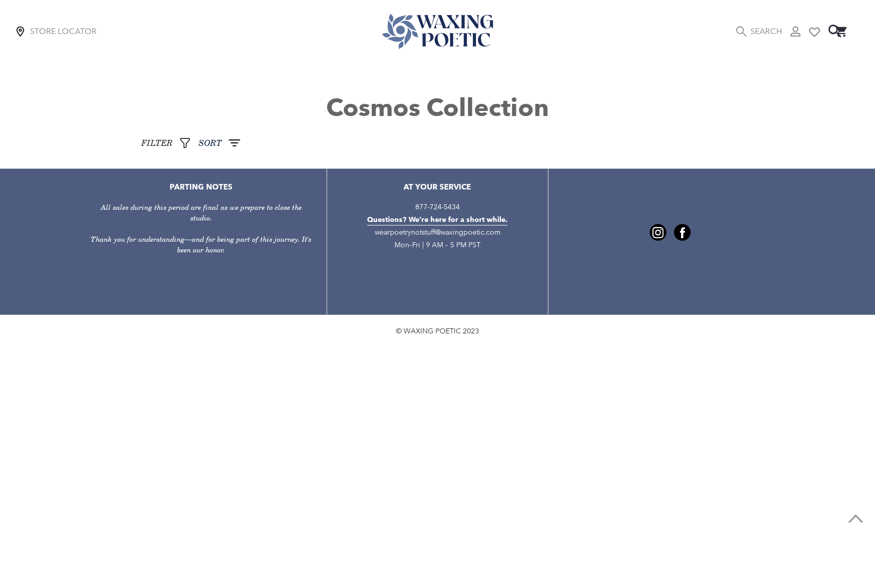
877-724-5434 (437, 207)
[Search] (835, 31)
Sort (210, 143)
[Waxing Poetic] (437, 31)
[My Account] (795, 31)
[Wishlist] (814, 31)
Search (766, 31)
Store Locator (63, 31)
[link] (855, 519)
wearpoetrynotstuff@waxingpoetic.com (437, 232)
